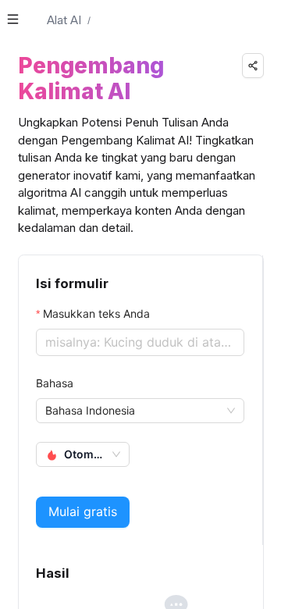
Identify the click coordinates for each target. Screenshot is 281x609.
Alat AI (64, 19)
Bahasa (54, 383)
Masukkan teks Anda (96, 313)
